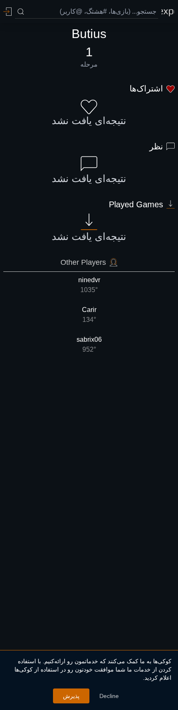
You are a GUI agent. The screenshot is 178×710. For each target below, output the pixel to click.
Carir (89, 314)
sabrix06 (89, 344)
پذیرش (71, 696)
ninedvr (89, 284)
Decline (109, 696)
